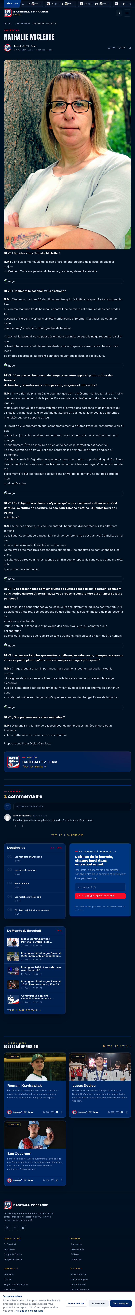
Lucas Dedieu (84, 1085)
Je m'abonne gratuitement (95, 896)
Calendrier (76, 1259)
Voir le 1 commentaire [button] (67, 835)
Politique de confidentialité (29, 1310)
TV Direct (75, 1254)
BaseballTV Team (25, 46)
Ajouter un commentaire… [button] (30, 806)
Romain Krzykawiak (24, 1085)
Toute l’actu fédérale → (23, 1010)
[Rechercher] (119, 13)
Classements (77, 1249)
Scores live (76, 1244)
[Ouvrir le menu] (127, 13)
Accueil (8, 23)
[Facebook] (15, 1228)
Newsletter (9, 1289)
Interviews (23, 23)
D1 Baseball (10, 1244)
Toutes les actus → (117, 1046)
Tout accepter (121, 1303)
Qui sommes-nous (80, 1289)
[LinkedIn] (23, 1228)
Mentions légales (79, 1279)
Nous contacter (79, 1274)
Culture (8, 1279)
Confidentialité (78, 1284)
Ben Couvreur (19, 1153)
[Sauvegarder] (129, 48)
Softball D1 (9, 1249)
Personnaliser (76, 1303)
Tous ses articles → (34, 766)
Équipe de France (13, 1259)
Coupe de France (13, 1254)
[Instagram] (7, 1228)
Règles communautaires (16, 1284)
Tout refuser (99, 1303)
